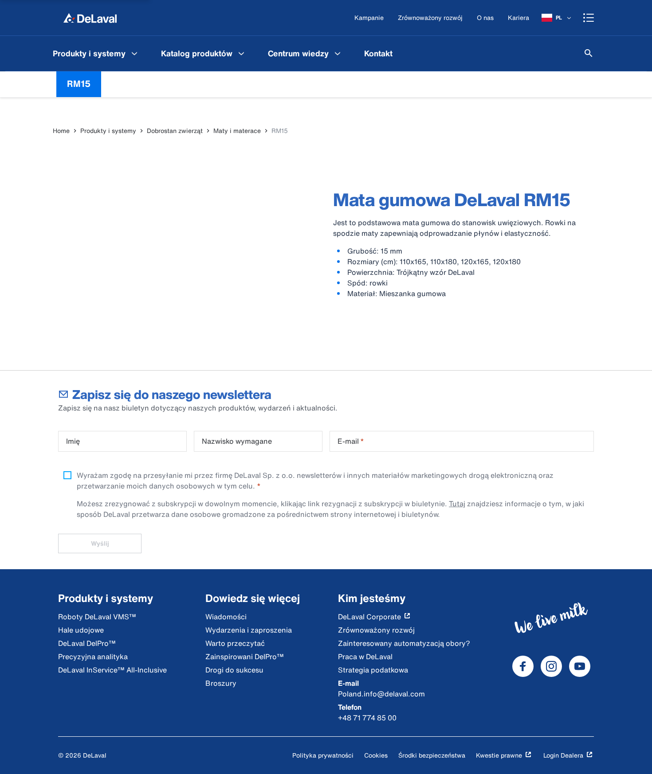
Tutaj (457, 503)
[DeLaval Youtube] (580, 666)
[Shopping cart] (588, 17)
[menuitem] (96, 53)
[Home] (90, 18)
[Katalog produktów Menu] (241, 53)
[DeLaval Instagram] (551, 666)
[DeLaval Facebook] (523, 666)
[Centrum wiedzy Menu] (337, 53)
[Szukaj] (588, 53)
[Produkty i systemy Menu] (134, 53)
